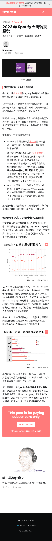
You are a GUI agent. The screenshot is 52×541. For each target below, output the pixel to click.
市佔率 (33, 141)
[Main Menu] (48, 12)
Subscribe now (26, 424)
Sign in (38, 431)
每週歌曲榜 (37, 152)
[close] (49, 4)
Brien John (7, 50)
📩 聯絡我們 (31, 525)
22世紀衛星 (9, 12)
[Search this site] (43, 12)
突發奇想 (17, 93)
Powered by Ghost (26, 531)
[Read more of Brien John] (5, 43)
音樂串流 (6, 22)
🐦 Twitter (21, 525)
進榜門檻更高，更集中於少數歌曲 (18, 87)
